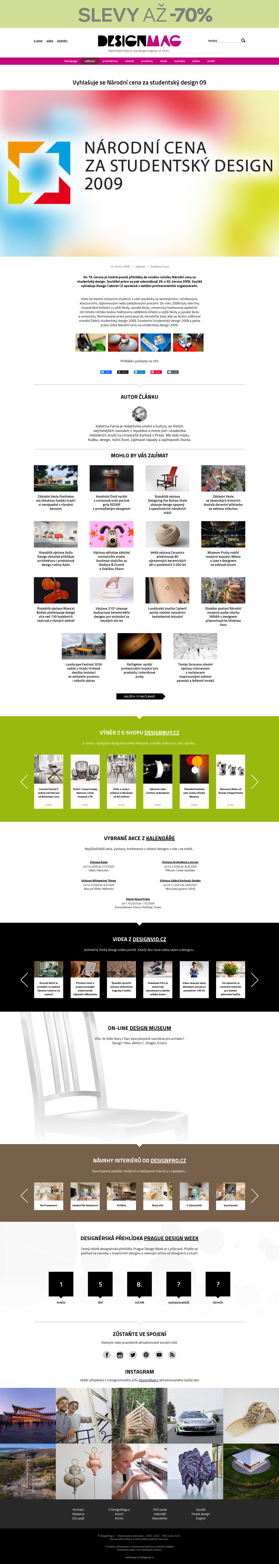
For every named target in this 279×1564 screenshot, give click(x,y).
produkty (147, 61)
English (201, 1518)
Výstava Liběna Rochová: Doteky (180, 881)
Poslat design (201, 1513)
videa (49, 40)
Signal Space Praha (138, 899)
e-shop (38, 40)
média (196, 61)
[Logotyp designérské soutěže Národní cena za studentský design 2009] (139, 173)
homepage (70, 61)
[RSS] (172, 1355)
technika (179, 61)
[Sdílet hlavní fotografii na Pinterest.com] (156, 371)
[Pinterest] (146, 1355)
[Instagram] (120, 1355)
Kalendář (160, 1513)
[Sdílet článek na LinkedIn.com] (139, 371)
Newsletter (160, 1518)
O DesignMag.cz (119, 1509)
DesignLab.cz (147, 1557)
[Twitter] (133, 1355)
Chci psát (78, 1518)
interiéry (62, 40)
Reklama (78, 1513)
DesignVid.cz (149, 939)
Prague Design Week (171, 1238)
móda (163, 61)
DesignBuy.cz (161, 732)
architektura (110, 61)
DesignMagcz (148, 1380)
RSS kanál (160, 1509)
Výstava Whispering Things (98, 881)
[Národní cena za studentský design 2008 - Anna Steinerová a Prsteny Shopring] (156, 342)
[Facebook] (107, 1355)
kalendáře (160, 838)
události (90, 61)
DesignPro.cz (168, 1160)
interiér (129, 61)
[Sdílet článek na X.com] (123, 371)
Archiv (119, 1518)
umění (211, 61)
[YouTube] (159, 1355)
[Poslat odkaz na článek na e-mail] (173, 371)
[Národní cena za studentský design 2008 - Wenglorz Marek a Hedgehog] (188, 342)
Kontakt (78, 1509)
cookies (170, 1546)
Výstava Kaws (99, 862)
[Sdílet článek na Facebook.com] (106, 371)
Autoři (119, 1513)
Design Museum (150, 1028)
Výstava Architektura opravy (180, 862)
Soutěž (200, 1509)
